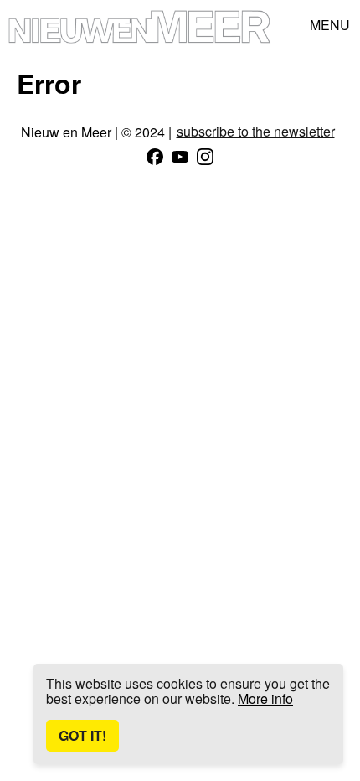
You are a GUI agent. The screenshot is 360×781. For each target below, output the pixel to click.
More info (265, 698)
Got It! (82, 735)
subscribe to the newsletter (256, 131)
